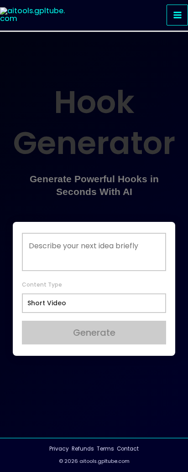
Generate (94, 332)
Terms (105, 448)
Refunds (83, 448)
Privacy (59, 448)
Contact (128, 448)
